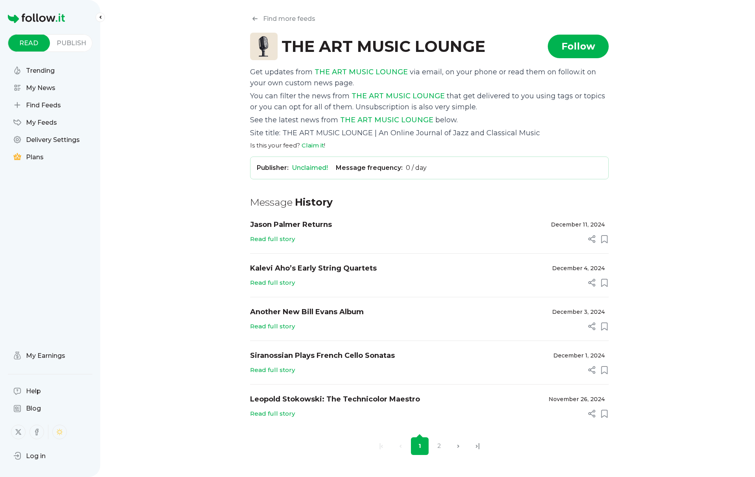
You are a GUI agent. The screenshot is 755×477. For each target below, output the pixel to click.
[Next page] (458, 446)
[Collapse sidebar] (100, 17)
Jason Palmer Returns (291, 224)
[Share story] (591, 239)
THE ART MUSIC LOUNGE (361, 72)
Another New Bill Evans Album (307, 312)
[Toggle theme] (59, 432)
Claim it (313, 145)
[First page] (381, 446)
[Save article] (604, 239)
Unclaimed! (310, 167)
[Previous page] (400, 446)
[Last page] (477, 446)
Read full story (272, 239)
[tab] (29, 43)
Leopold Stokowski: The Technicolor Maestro (335, 399)
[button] (29, 455)
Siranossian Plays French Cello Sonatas (322, 355)
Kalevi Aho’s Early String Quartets (313, 268)
